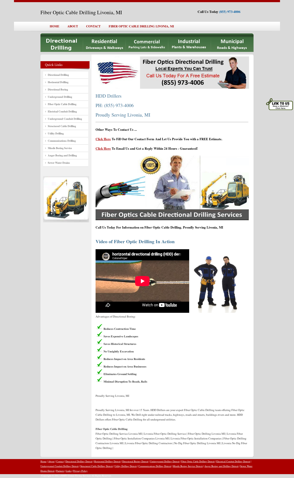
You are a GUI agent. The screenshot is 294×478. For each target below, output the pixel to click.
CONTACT (93, 26)
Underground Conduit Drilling (65, 119)
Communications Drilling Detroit (154, 466)
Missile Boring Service (60, 148)
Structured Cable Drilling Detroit (96, 466)
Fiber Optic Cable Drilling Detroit (198, 461)
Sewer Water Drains (59, 163)
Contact (60, 461)
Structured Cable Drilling (62, 126)
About (51, 461)
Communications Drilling (62, 141)
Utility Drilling (56, 133)
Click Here (103, 139)
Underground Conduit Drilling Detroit (59, 466)
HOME (54, 26)
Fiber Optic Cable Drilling (62, 104)
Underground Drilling (60, 97)
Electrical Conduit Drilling (62, 111)
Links (68, 470)
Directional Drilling (58, 75)
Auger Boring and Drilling (62, 155)
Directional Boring (58, 89)
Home (43, 461)
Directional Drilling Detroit (78, 461)
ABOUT (72, 26)
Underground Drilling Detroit (164, 461)
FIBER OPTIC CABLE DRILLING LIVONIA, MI (141, 26)
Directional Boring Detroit (135, 461)
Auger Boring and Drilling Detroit (221, 466)
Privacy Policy (80, 470)
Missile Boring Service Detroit (188, 466)
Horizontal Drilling (58, 82)
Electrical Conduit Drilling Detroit (233, 461)
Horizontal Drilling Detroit (107, 461)
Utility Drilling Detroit (126, 466)
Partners (60, 470)
